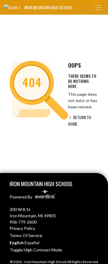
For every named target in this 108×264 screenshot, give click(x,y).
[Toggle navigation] (98, 7)
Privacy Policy (22, 228)
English (17, 242)
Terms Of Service (26, 235)
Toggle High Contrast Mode (36, 249)
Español (32, 242)
